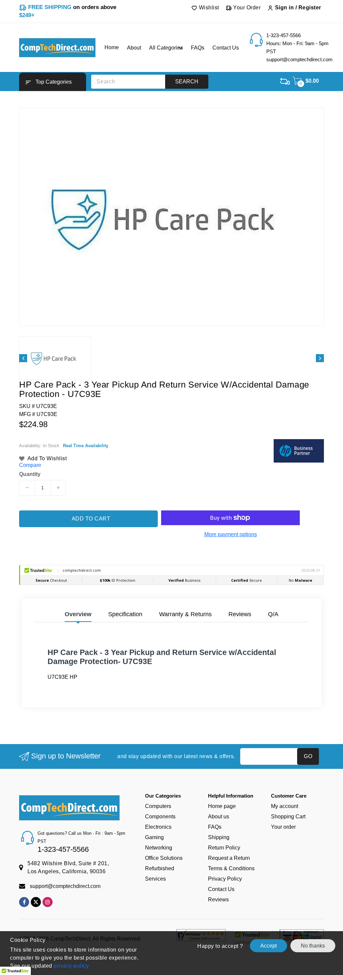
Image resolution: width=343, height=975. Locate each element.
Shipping (218, 837)
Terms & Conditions (231, 868)
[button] (52, 82)
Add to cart (91, 518)
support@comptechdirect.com (65, 886)
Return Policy (224, 847)
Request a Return (229, 858)
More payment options (230, 534)
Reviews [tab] (239, 614)
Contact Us (221, 889)
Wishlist (208, 7)
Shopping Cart (288, 816)
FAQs (214, 827)
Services (155, 879)
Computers (158, 806)
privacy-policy (70, 966)
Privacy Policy (225, 879)
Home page (222, 806)
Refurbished (159, 868)
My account (284, 806)
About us (218, 816)
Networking (158, 847)
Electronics (158, 827)
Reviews (218, 899)
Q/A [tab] (273, 614)
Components (160, 816)
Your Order (246, 7)
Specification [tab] (125, 614)
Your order (283, 827)
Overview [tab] (78, 614)
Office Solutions (164, 858)
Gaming (154, 837)
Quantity (30, 474)
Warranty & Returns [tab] (185, 614)
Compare (30, 465)
